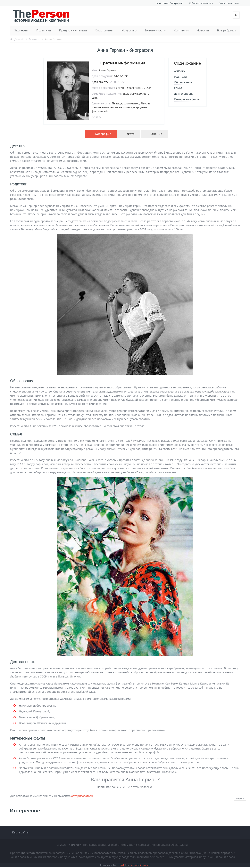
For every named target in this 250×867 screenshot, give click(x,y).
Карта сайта (20, 832)
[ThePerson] (41, 16)
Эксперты (21, 30)
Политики (43, 30)
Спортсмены (104, 30)
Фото (131, 134)
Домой (18, 39)
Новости (203, 30)
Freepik (120, 865)
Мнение (156, 134)
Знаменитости (155, 30)
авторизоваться (82, 796)
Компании (181, 30)
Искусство (129, 30)
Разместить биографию (169, 3)
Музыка (34, 39)
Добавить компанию (201, 3)
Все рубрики (226, 30)
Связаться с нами (229, 3)
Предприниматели (73, 30)
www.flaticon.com (140, 865)
